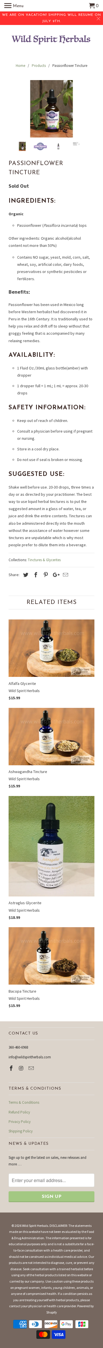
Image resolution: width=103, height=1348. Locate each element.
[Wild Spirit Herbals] (51, 41)
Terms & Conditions (24, 1102)
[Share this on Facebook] (34, 575)
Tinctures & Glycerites (44, 559)
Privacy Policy (20, 1121)
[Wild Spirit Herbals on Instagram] (22, 1068)
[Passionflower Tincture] (51, 108)
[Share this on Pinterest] (44, 575)
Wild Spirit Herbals (35, 1225)
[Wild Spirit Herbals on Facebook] (12, 1068)
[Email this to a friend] (64, 575)
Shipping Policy (21, 1131)
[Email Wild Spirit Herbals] (32, 1068)
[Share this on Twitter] (24, 575)
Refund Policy (19, 1112)
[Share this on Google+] (54, 575)
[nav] (13, 5)
